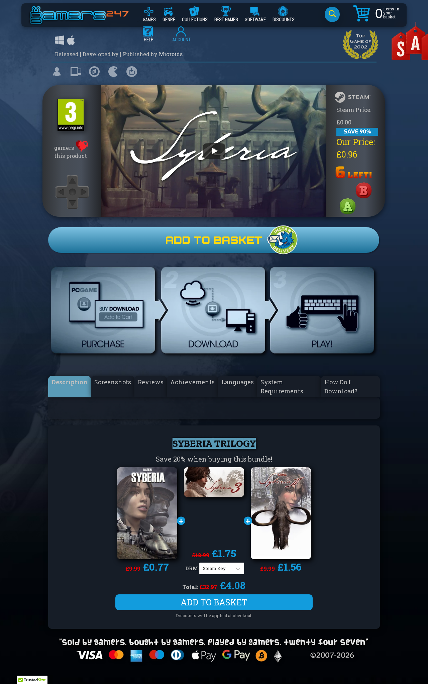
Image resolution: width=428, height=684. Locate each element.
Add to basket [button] (214, 602)
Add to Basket (213, 240)
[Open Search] (332, 14)
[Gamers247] (86, 21)
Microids (171, 54)
